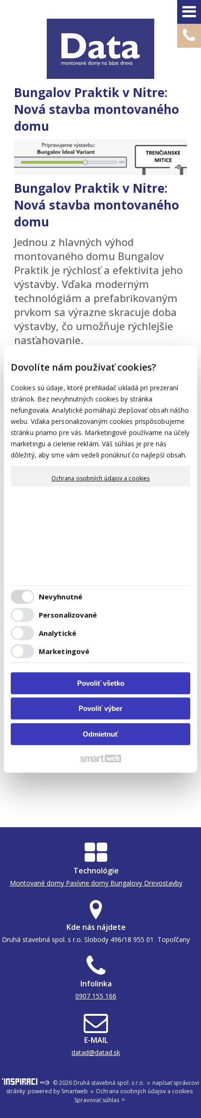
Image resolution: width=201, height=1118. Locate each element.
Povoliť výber (100, 708)
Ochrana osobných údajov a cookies (100, 478)
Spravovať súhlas (96, 1100)
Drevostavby (163, 883)
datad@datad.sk (96, 1052)
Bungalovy (126, 883)
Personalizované (68, 614)
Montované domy (37, 883)
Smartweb (74, 1091)
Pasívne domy (87, 883)
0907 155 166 (95, 995)
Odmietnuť (100, 734)
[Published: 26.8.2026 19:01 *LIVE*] (44, 1083)
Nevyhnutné (60, 596)
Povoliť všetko (100, 683)
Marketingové (64, 651)
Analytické (57, 633)
